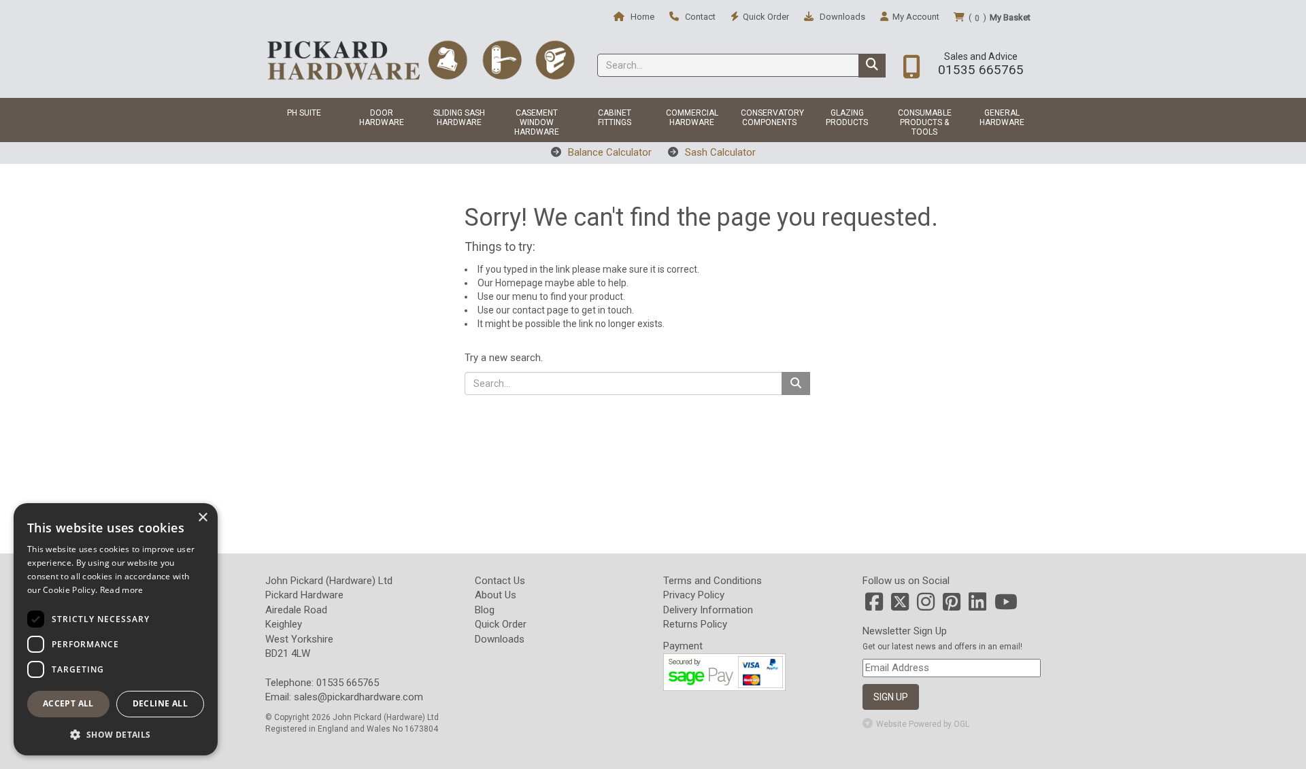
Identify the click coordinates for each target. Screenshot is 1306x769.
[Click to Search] (872, 66)
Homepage (519, 282)
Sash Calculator (719, 152)
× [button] (202, 518)
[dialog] (116, 629)
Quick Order (500, 624)
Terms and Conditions (712, 581)
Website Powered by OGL (922, 724)
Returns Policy (695, 624)
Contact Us (500, 581)
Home (641, 17)
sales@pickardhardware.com (358, 697)
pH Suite (304, 113)
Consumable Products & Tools (925, 122)
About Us (495, 595)
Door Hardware (381, 117)
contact (528, 310)
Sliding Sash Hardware (459, 117)
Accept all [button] (68, 703)
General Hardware (1002, 117)
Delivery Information (708, 610)
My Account (915, 17)
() (1000, 17)
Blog (485, 610)
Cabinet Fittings (614, 117)
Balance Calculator (608, 152)
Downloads (841, 17)
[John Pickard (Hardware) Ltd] (420, 60)
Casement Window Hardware (536, 122)
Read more (122, 590)
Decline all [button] (160, 703)
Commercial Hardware (692, 117)
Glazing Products (847, 117)
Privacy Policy (693, 595)
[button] (115, 734)
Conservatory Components (772, 117)
